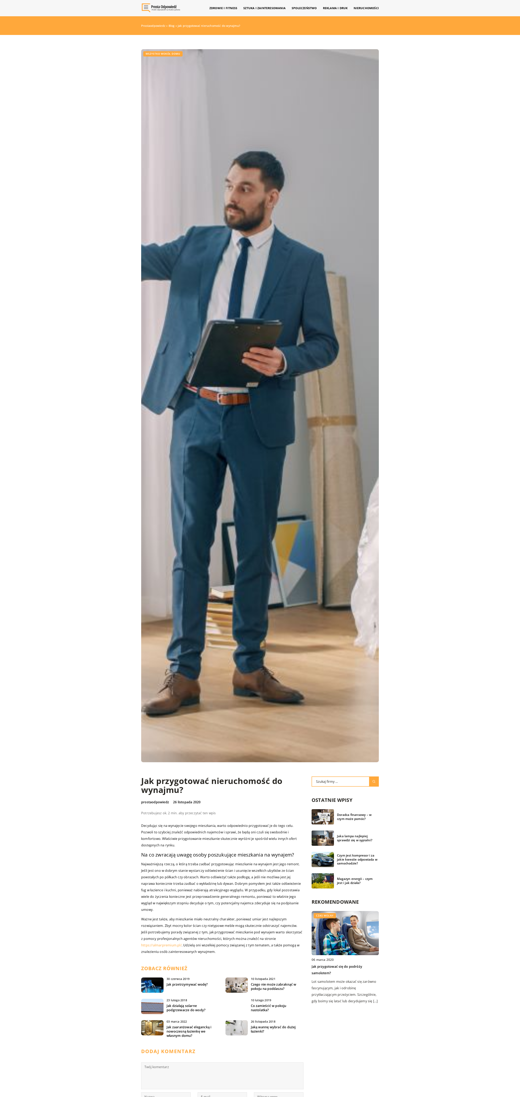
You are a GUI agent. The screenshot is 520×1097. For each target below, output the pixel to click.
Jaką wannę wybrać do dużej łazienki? (273, 1029)
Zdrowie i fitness (223, 8)
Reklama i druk (335, 8)
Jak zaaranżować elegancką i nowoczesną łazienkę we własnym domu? (189, 1031)
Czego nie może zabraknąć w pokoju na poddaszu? (273, 986)
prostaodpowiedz (155, 802)
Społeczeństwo (304, 8)
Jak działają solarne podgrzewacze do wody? (186, 1008)
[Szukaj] (374, 781)
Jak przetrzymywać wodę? (187, 984)
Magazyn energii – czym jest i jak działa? (355, 881)
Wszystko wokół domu (163, 53)
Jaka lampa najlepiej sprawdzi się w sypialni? (354, 838)
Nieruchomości (366, 8)
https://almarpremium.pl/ (161, 945)
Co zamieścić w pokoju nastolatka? (268, 1008)
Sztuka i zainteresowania (264, 8)
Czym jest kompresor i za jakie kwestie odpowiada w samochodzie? (357, 859)
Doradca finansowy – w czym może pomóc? (354, 817)
